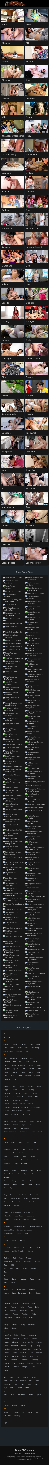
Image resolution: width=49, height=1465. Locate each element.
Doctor (15, 1125)
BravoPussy (8, 849)
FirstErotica (30, 645)
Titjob (29, 1384)
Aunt (26, 1051)
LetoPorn (19, 909)
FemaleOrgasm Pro (10, 864)
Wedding (15, 1412)
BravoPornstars (9, 663)
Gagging (6, 1170)
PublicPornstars (31, 580)
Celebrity (14, 1090)
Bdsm (28, 1062)
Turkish (19, 1388)
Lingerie (30, 1251)
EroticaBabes (8, 952)
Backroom (13, 1058)
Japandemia (8, 583)
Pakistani (7, 1303)
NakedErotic (30, 723)
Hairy (5, 1195)
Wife (37, 1412)
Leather (38, 1247)
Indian (6, 1212)
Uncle (12, 1395)
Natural (6, 1279)
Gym (5, 1188)
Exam (35, 1142)
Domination (7, 1128)
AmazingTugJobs (9, 844)
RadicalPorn (30, 650)
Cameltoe (7, 1086)
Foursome (30, 1160)
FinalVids (19, 830)
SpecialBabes (8, 885)
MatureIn (19, 928)
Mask (21, 1258)
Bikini (23, 1069)
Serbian (34, 1338)
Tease (34, 1377)
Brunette (28, 1076)
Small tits (37, 1349)
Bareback (24, 1058)
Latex (24, 1247)
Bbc (14, 1062)
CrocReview (8, 679)
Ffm (28, 1153)
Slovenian (16, 1349)
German (38, 1170)
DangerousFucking (32, 676)
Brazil (5, 1076)
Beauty (6, 1065)
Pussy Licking (27, 1317)
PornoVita (7, 588)
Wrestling (17, 1416)
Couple (22, 1104)
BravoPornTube (31, 839)
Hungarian (7, 1205)
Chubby (26, 1093)
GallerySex (29, 687)
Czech (30, 1114)
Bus (14, 1079)
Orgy (30, 1293)
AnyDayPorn (30, 901)
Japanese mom (9, 1230)
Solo (31, 1353)
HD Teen (39, 1195)
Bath (31, 1058)
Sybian (6, 1370)
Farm (23, 1149)
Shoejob (39, 1342)
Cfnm (22, 1090)
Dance (6, 1121)
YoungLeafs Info (9, 997)
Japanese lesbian (19, 1226)
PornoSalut (7, 674)
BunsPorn (29, 823)
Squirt (5, 1360)
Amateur (23, 1044)
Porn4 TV (42, 1011)
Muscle (6, 1272)
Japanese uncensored (24, 1230)
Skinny (38, 1345)
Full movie (7, 1163)
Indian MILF (7, 1216)
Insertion (6, 1219)
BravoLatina (30, 718)
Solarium (23, 1353)
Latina (31, 1247)
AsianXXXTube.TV (10, 901)
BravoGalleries (31, 936)
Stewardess (24, 1360)
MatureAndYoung (9, 602)
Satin (16, 1335)
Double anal (25, 1128)
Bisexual (31, 1069)
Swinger (24, 1367)
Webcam (6, 1412)
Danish (13, 1121)
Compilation (16, 1100)
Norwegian (23, 1279)
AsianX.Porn (8, 684)
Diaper (32, 1121)
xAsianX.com (30, 661)
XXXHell (18, 591)
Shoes (6, 1345)
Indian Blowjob (16, 1212)
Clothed (29, 1097)
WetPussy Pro (31, 910)
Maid (14, 1258)
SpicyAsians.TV (31, 744)
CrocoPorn (7, 655)
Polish (37, 1307)
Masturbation (8, 1261)
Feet (5, 1153)
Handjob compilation (26, 1195)
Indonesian (30, 1216)
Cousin (30, 1104)
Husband (16, 1205)
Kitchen (14, 1240)
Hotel (13, 1202)
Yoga (5, 1423)
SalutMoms (30, 860)
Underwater (20, 1395)
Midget (6, 1265)
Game (14, 1170)
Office (6, 1289)
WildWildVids (30, 965)
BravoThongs (8, 957)
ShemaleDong (30, 941)
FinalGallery (30, 692)
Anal (31, 1044)
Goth (31, 1181)
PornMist (19, 796)
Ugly (5, 1395)
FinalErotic (7, 933)
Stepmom (14, 1360)
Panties (15, 1303)
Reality (6, 1324)
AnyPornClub (8, 741)
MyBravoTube (8, 610)
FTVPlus (19, 745)
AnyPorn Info (8, 944)
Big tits (15, 1069)
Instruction (16, 1219)
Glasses (6, 1181)
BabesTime (30, 994)
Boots (31, 1072)
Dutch (40, 1132)
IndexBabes (8, 715)
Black (39, 1069)
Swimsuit (16, 1367)
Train (11, 1388)
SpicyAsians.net (9, 854)
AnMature (29, 765)
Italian (35, 1219)
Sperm (24, 1356)
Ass (26, 1048)
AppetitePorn (8, 806)
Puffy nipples (8, 1317)
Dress (33, 1132)
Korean (22, 1240)
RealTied (19, 624)
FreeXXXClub (8, 890)
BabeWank (7, 1002)
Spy (38, 1356)
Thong (37, 1381)
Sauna (23, 1335)
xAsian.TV (29, 818)
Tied (15, 1384)
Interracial (26, 1219)
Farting (30, 1149)
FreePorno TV (8, 986)
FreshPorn (29, 1004)
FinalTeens (7, 669)
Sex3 (15, 838)
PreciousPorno (31, 656)
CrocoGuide (8, 792)
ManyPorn (7, 763)
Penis (5, 1307)
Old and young (21, 1289)
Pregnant (6, 1314)
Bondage (23, 1072)
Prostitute (25, 1314)
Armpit (12, 1048)
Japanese (7, 1226)
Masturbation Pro (9, 822)
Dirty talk (7, 1125)
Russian (14, 1328)
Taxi (18, 1377)
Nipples (14, 1279)
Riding (23, 1324)
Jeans (19, 1233)
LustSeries (29, 585)
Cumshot (28, 1111)
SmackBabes (30, 614)
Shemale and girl (27, 1342)
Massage (29, 1258)
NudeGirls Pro (8, 689)
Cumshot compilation (11, 1114)
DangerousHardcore (32, 888)
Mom (17, 1268)
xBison (16, 605)
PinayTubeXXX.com (10, 779)
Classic (6, 1097)
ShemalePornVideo (32, 791)
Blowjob (14, 1072)
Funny (16, 1163)
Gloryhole (15, 1181)
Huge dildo (32, 1202)
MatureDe (7, 596)
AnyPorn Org (8, 962)
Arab (5, 1048)
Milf (12, 1265)
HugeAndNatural (31, 960)
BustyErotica (30, 854)
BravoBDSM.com (15, 3)
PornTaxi (19, 947)
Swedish (6, 1367)
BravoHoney (30, 893)
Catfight (38, 1086)
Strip (13, 1363)
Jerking (26, 1233)
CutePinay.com (9, 758)
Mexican (37, 1261)
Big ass (30, 1065)
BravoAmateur (31, 834)
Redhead (14, 1324)
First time (15, 1156)
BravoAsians (8, 1012)
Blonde (6, 1072)
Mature (17, 1261)
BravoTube (29, 734)
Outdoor (38, 1293)
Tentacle (23, 1381)
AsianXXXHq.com (32, 849)
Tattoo (11, 1377)
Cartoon (21, 1086)
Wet (23, 1412)
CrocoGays (30, 978)
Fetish (21, 1153)
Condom (25, 1100)
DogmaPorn (8, 981)
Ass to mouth (8, 1051)
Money (25, 1268)
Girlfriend (6, 1177)
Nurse (5, 1282)
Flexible (6, 1160)
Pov (32, 1310)
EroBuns (41, 904)
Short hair (14, 1345)
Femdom (13, 1153)
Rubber (6, 1328)
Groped (30, 1184)
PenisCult (42, 593)
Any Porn (41, 896)
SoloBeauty (30, 682)
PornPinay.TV (8, 920)
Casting (29, 1086)
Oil (12, 1289)
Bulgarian (7, 1079)
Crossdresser (35, 1107)
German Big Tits (23, 1174)
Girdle (34, 1174)
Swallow (38, 1363)
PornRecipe (8, 967)
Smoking (6, 1353)
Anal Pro (18, 643)
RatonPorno (8, 925)
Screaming (32, 1335)
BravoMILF (29, 1016)
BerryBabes (30, 760)
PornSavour (30, 778)
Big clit (39, 1065)
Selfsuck (25, 1338)
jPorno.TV (7, 731)
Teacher (25, 1377)
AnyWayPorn (30, 865)
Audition (19, 1051)
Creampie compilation (20, 1107)
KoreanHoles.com (10, 705)
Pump (18, 1317)
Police (30, 1307)
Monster (33, 1268)
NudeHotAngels (9, 801)
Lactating (7, 1247)
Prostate (15, 1314)
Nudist (32, 1279)
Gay (31, 1170)
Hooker (6, 1202)
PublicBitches (30, 604)
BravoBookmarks (9, 896)
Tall (5, 1377)
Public (34, 1314)
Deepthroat (22, 1121)
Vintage (14, 1405)
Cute (22, 1114)
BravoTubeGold (31, 773)
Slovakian (7, 1349)
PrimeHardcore (31, 671)
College (6, 1100)
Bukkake (37, 1076)
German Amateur (9, 1174)
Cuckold (6, 1111)
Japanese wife (8, 1233)
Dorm (16, 1128)
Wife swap (7, 1416)
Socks (15, 1353)
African (15, 1044)
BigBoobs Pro (8, 1017)
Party (34, 1303)
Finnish (6, 1156)
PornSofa (19, 766)
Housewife (21, 1202)
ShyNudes (7, 875)
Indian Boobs (28, 1212)
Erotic (28, 1142)
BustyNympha (30, 984)
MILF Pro (41, 804)
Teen (5, 1381)
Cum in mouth (17, 1111)
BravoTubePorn (31, 915)
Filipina (35, 1153)
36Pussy (19, 971)
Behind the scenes (18, 1065)
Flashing (32, 1156)
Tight (22, 1384)
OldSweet (29, 624)
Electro (13, 1142)
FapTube (19, 578)
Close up (20, 1097)
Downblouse (23, 1132)
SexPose (19, 650)
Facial (16, 1149)
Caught (6, 1090)
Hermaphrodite (15, 1198)
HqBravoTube (30, 739)
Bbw (20, 1062)
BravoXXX (7, 976)
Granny (15, 1184)
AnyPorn (41, 949)
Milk (5, 1268)
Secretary (7, 1338)
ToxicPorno (30, 598)
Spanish (6, 1356)
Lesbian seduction (18, 1251)
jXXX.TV (19, 748)
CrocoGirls (7, 736)
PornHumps (30, 702)
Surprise (30, 1363)
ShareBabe (29, 754)
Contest (6, 1104)
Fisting (24, 1156)
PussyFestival (8, 700)
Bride (12, 1076)
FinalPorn (19, 658)
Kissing (6, 1240)
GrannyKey (30, 749)
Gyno (12, 1188)
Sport (31, 1356)
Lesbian (6, 1251)
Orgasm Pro (8, 721)
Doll (31, 1125)
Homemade (35, 1198)
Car (14, 1086)
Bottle (38, 1072)
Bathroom (7, 1062)
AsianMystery (30, 828)
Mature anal (27, 1261)
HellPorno (29, 844)
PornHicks (29, 630)
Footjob (21, 1160)
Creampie (7, 1107)
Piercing (13, 1307)
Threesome (7, 1384)
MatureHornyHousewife (33, 786)
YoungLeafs (30, 708)
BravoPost (29, 970)
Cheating (31, 1090)
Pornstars (13, 1310)
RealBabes (29, 666)
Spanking (15, 1356)
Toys (5, 1388)
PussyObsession (9, 870)
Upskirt (38, 1395)
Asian (20, 1048)
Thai (30, 1381)
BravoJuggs (30, 619)
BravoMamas (8, 726)
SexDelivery (8, 914)
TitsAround (29, 954)
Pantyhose (25, 1303)
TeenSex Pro (8, 835)
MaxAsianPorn (31, 713)
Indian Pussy (19, 1216)
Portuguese (23, 1310)
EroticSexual (8, 637)
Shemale (15, 1342)
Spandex (39, 1353)
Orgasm (6, 1293)
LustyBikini (7, 880)
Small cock (27, 1349)
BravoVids (29, 870)
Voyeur (23, 1405)
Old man (32, 1289)
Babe (5, 1058)
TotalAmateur (8, 710)
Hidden (26, 1198)
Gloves (24, 1181)
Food (13, 1160)
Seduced (16, 1338)
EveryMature (30, 635)
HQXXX (18, 787)
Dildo (39, 1121)
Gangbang (23, 1170)
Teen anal (13, 1381)
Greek (23, 1184)
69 (4, 1037)
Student (21, 1363)
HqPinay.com (30, 640)
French (39, 1160)
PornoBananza (9, 615)
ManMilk (40, 808)
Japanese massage (35, 1226)
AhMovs (18, 640)
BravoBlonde (8, 695)
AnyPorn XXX (30, 875)
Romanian (31, 1324)
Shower (23, 1345)
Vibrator (6, 1405)
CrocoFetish (30, 609)
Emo (20, 1142)
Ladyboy (16, 1247)
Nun (39, 1279)
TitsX (37, 768)
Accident (6, 1044)
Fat (37, 1149)
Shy (31, 1345)
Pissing (21, 1307)
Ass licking (35, 1048)
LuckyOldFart (8, 753)
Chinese (17, 1093)
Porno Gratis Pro (9, 772)
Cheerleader (7, 1093)
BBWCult (19, 647)
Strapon (6, 1363)
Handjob (13, 1195)
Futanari (24, 1163)
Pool (5, 1310)
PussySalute (30, 946)
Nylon (13, 1282)
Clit (13, 1097)
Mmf (11, 1268)
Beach (35, 1062)
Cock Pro (42, 973)
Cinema (34, 1093)
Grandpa (6, 1184)
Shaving (6, 1342)
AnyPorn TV (30, 880)
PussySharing (30, 999)
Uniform (30, 1395)
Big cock (7, 1069)
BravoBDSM (30, 697)
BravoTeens (8, 629)
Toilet (36, 1384)
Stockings (35, 1360)
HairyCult (19, 632)
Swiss (33, 1367)
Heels (5, 1198)
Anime (38, 1044)
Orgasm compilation (19, 1293)
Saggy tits (7, 1335)
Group (38, 1184)
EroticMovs (8, 816)
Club (36, 1097)
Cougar (14, 1104)
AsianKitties (30, 920)
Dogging (23, 1125)
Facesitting (7, 1149)
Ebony (6, 1142)
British (20, 1076)
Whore (30, 1412)
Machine (6, 1258)
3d (9, 1037)
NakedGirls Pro (31, 930)
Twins (27, 1388)
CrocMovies (30, 728)
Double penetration (10, 1132)
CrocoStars (30, 796)
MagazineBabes (31, 590)
